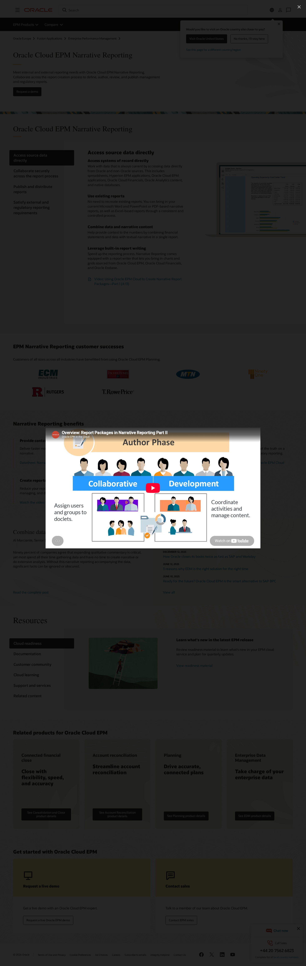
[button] (299, 7)
